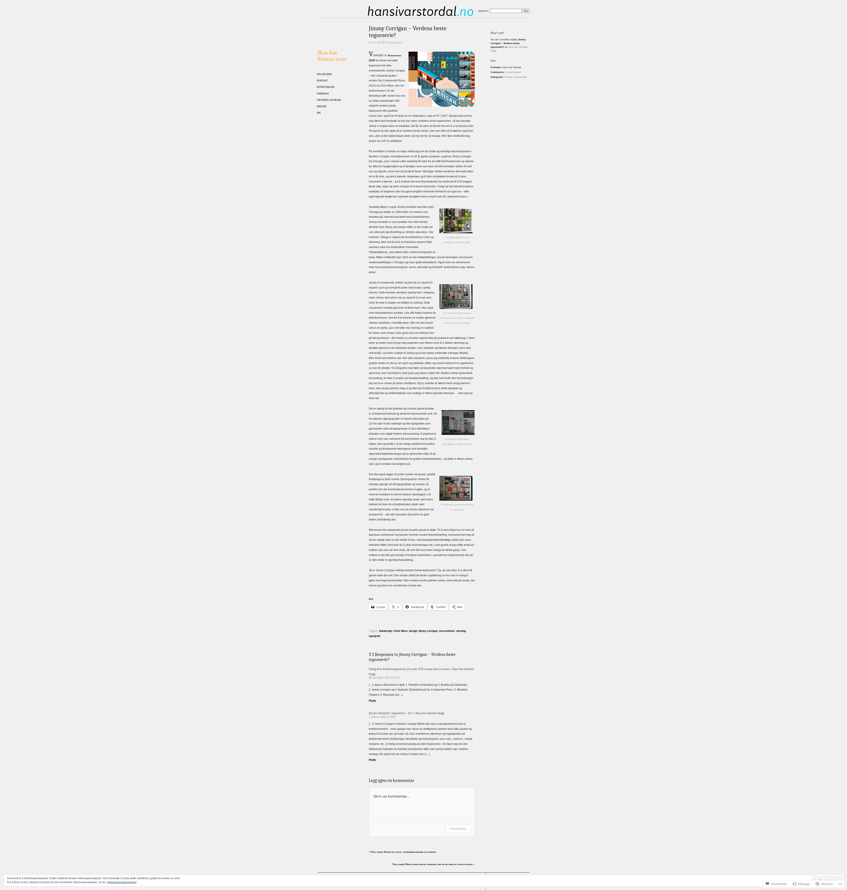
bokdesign (385, 631)
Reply (372, 700)
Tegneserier (520, 77)
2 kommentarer (513, 72)
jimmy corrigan (428, 631)
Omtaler (508, 77)
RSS (318, 112)
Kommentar (458, 828)
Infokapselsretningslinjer (122, 882)
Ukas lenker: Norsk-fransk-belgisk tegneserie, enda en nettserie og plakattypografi (432, 864)
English (321, 106)
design (413, 631)
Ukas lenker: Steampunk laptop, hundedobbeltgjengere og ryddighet (403, 851)
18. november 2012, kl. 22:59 (384, 677)
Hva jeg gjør (324, 74)
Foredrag (323, 93)
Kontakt (322, 80)
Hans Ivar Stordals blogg (332, 56)
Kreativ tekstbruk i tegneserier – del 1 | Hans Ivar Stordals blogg (406, 713)
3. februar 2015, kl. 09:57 (382, 717)
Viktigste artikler (329, 99)
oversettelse (447, 631)
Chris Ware (401, 631)
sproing (461, 631)
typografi (374, 636)
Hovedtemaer (325, 86)
